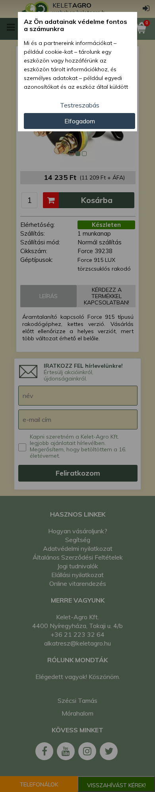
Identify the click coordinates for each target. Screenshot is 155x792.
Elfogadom (79, 121)
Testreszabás (79, 105)
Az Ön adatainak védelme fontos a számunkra (75, 25)
